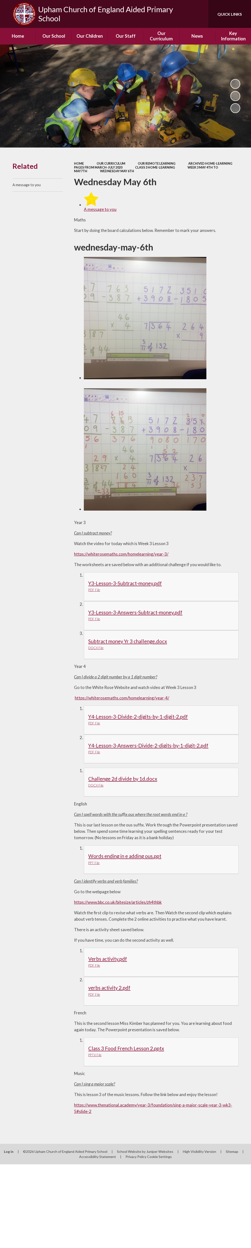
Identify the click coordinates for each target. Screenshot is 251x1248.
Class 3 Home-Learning (155, 167)
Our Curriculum (111, 163)
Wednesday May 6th (117, 171)
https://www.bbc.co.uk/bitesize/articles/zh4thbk (118, 902)
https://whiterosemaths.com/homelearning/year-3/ (121, 554)
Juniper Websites (159, 1151)
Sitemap (232, 1151)
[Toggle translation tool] (185, 14)
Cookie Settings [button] (159, 1157)
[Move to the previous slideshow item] (235, 96)
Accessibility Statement (97, 1157)
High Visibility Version (199, 1151)
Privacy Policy (136, 1157)
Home (79, 163)
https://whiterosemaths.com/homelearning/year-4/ (122, 697)
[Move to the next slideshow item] (235, 108)
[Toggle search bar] (200, 14)
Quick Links (229, 14)
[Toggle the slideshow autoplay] (235, 84)
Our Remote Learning (157, 163)
